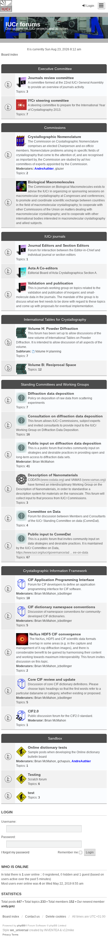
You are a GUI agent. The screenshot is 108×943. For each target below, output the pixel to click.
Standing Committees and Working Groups (55, 384)
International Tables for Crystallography (55, 319)
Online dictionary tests (47, 747)
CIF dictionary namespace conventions (61, 607)
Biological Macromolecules (51, 182)
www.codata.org (52, 480)
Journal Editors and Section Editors (58, 245)
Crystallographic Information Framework (55, 571)
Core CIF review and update (51, 679)
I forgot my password (15, 852)
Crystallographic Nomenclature (54, 137)
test (31, 793)
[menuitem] (7, 934)
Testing (34, 775)
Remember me (68, 852)
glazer (59, 168)
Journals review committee (51, 78)
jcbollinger (65, 593)
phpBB (21, 925)
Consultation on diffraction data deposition (65, 416)
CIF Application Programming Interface (61, 580)
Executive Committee (55, 69)
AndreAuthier (44, 168)
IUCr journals (54, 236)
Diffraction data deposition (51, 393)
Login (7, 812)
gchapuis (64, 761)
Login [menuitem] (90, 6)
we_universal (19, 930)
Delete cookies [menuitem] (56, 916)
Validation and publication (50, 283)
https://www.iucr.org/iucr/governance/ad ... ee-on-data (52, 552)
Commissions (55, 128)
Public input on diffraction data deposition (64, 443)
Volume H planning (48, 351)
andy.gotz (8, 906)
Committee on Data (44, 512)
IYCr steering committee (48, 100)
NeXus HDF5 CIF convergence (55, 634)
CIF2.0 (33, 711)
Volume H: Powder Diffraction (53, 329)
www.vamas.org (94, 480)
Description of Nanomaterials (53, 475)
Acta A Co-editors (43, 268)
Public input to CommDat (49, 534)
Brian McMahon (43, 461)
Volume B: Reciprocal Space (52, 365)
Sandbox (55, 738)
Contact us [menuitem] (32, 916)
